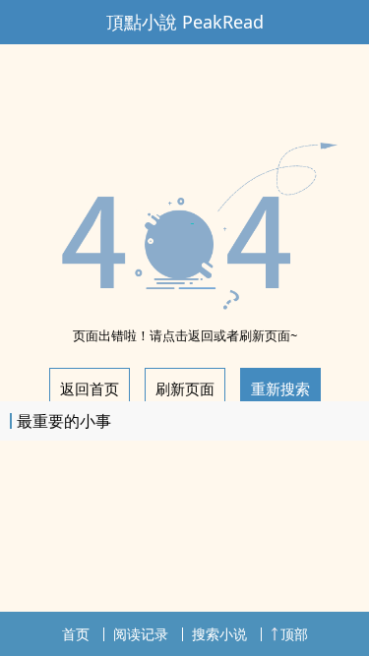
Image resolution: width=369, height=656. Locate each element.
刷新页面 (185, 388)
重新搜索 (280, 388)
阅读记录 (140, 634)
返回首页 (89, 388)
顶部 (294, 634)
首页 (76, 634)
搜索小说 (219, 634)
